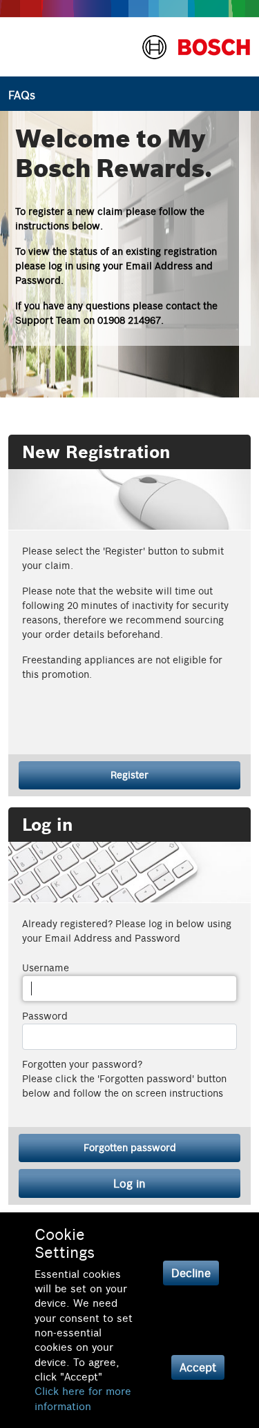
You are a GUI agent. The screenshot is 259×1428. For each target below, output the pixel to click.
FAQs (21, 95)
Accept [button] (198, 1367)
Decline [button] (191, 1273)
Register (129, 775)
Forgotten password (130, 1147)
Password (45, 1016)
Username (45, 968)
